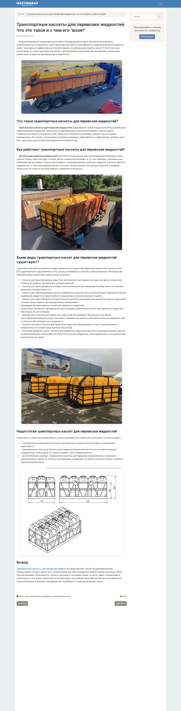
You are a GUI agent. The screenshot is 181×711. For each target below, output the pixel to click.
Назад (23, 603)
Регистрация (147, 37)
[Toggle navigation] (160, 3)
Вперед (119, 603)
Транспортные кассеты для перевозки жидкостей (43, 569)
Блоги (21, 14)
